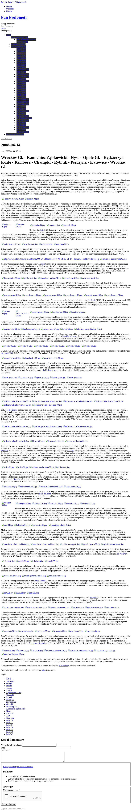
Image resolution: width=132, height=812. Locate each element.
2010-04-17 (21, 113)
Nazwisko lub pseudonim (11, 745)
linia (42, 230)
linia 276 (9, 720)
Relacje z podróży (18, 46)
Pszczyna (10, 699)
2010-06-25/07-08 (24, 118)
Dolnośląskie (11, 706)
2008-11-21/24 (23, 74)
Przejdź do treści (7, 2)
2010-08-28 (21, 123)
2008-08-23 (21, 67)
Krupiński (94, 598)
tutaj (43, 670)
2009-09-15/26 (23, 104)
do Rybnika (15, 479)
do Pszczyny (122, 554)
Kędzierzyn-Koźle (13, 693)
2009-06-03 (21, 93)
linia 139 (9, 732)
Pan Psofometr (14, 17)
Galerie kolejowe (18, 44)
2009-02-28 (21, 79)
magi (3, 353)
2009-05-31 (21, 90)
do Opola (92, 300)
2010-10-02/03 (23, 127)
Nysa (8, 711)
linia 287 (9, 734)
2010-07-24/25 (23, 120)
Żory (8, 716)
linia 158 (9, 727)
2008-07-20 (21, 58)
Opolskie (10, 704)
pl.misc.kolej (64, 666)
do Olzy (70, 451)
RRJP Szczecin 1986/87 (26, 39)
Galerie (9, 11)
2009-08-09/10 (23, 100)
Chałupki (10, 695)
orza (15, 410)
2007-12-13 (21, 49)
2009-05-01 (21, 83)
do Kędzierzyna (49, 370)
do (7, 410)
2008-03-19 (21, 51)
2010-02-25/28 (23, 111)
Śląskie (9, 690)
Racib (11, 410)
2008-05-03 (21, 56)
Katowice (10, 718)
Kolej (8, 35)
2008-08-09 (21, 60)
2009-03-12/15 (23, 81)
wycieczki (10, 681)
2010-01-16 (21, 109)
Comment (6, 750)
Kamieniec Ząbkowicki (15, 709)
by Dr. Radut (6, 139)
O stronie (10, 9)
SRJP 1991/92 (22, 42)
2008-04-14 (21, 53)
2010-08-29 (21, 125)
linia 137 (9, 723)
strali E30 (9, 353)
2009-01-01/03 (23, 76)
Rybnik (9, 697)
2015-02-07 (21, 130)
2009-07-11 (21, 95)
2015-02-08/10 (23, 132)
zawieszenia (11, 702)
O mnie (9, 6)
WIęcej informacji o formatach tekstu (18, 767)
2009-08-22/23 (23, 102)
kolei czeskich (45, 494)
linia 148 (9, 729)
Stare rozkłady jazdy (19, 37)
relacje (9, 683)
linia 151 (9, 725)
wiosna (9, 688)
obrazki (9, 686)
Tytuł (3, 748)
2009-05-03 (21, 86)
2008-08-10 (21, 63)
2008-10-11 (21, 72)
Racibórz (10, 713)
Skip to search (20, 2)
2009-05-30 (21, 88)
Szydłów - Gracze (69, 336)
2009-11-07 (21, 106)
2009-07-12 (21, 97)
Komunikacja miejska (15, 134)
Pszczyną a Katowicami (38, 643)
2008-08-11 (21, 65)
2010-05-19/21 (23, 116)
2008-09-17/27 (23, 70)
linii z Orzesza (40, 581)
